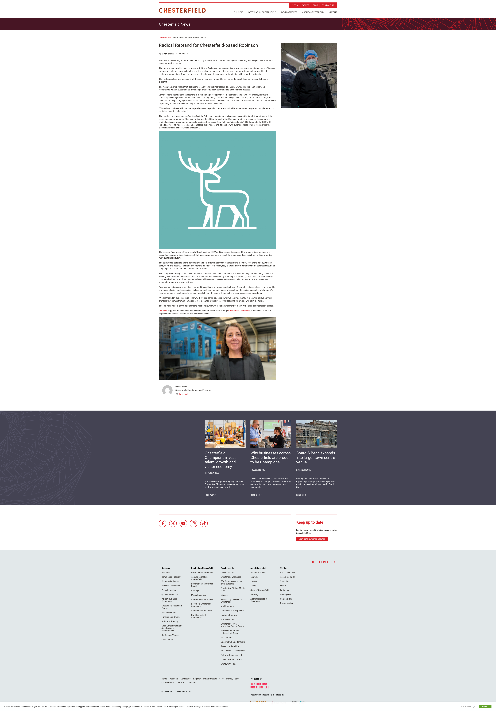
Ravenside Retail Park (231, 646)
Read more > (302, 495)
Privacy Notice (232, 679)
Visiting (333, 12)
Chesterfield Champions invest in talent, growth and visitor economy (222, 460)
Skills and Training (169, 621)
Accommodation (287, 577)
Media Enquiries (198, 595)
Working (254, 594)
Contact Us (328, 5)
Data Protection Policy (213, 679)
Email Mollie (184, 394)
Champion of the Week (201, 610)
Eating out (284, 590)
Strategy (195, 590)
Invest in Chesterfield (170, 585)
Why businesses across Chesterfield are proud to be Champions (270, 457)
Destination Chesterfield (182, 10)
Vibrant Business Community (169, 600)
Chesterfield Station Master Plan (233, 589)
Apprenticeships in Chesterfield (258, 600)
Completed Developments (232, 610)
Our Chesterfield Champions (198, 616)
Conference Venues (170, 635)
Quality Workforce (169, 594)
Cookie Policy (167, 682)
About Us (174, 679)
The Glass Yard (228, 619)
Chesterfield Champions (239, 310)
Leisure (253, 581)
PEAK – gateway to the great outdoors (231, 582)
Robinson (163, 310)
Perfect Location (168, 590)
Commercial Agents (170, 581)
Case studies (167, 639)
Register (197, 679)
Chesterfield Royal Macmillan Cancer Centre (232, 625)
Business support (169, 612)
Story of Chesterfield (259, 590)
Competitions (286, 599)
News (295, 5)
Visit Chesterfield (287, 572)
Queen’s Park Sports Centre (233, 642)
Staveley (224, 595)
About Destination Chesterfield (199, 578)
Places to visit (286, 603)
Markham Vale (227, 606)
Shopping (284, 581)
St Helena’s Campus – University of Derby (231, 631)
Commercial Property (171, 577)
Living (253, 585)
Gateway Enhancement (231, 655)
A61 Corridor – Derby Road (233, 650)
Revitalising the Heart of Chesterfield (232, 600)
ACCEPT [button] (485, 707)
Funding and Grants (170, 617)
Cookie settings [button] (468, 706)
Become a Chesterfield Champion (201, 605)
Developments (289, 12)
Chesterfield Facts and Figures (171, 607)
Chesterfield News (165, 37)
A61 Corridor (226, 637)
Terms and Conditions (186, 682)
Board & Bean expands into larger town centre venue (315, 457)
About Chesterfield (313, 12)
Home (164, 679)
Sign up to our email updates (312, 539)
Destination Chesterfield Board (202, 585)
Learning (254, 577)
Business (238, 12)
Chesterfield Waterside (231, 577)
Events (305, 5)
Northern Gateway (229, 615)
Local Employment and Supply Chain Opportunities (172, 628)
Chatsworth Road (229, 664)
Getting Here (285, 594)
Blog (315, 5)
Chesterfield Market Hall (231, 659)
